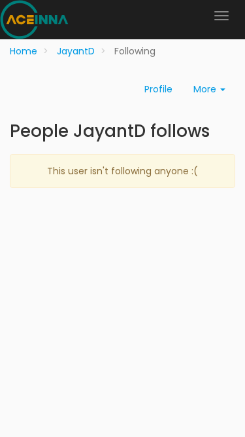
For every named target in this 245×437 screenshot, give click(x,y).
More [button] (206, 89)
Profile (158, 89)
